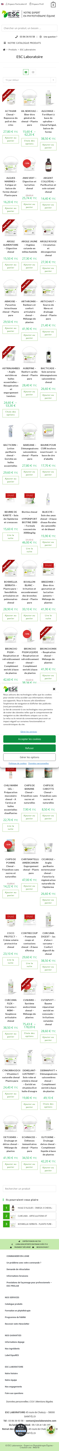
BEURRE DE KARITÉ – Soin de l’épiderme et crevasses (10, 517)
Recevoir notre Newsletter (17, 1324)
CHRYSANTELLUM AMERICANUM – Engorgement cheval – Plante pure (31, 866)
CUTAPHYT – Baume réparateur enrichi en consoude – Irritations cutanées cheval (48, 1012)
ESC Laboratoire (28, 49)
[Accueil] (4, 49)
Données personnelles (38, 763)
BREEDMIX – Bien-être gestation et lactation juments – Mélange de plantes (48, 592)
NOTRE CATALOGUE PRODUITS (24, 42)
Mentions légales (44, 1401)
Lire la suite (10, 537)
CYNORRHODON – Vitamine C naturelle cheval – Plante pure (11, 1075)
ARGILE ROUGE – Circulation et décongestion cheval (48, 248)
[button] (54, 689)
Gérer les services (28, 731)
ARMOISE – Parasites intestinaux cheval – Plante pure (10, 308)
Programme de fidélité (15, 1317)
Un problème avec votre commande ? (24, 1262)
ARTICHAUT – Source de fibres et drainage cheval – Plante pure (48, 310)
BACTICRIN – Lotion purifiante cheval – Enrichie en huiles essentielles (10, 455)
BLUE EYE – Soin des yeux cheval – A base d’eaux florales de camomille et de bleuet (48, 520)
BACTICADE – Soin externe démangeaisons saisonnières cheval (48, 375)
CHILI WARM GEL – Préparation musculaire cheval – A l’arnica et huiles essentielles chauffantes (11, 799)
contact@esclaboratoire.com (41, 1420)
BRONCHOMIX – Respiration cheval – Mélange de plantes (48, 655)
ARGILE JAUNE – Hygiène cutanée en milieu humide (29, 246)
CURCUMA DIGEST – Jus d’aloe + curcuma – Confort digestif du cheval (48, 943)
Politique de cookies (18, 763)
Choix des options (29, 142)
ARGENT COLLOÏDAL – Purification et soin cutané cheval (48, 184)
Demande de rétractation (18, 1269)
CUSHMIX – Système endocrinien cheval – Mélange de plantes (29, 1009)
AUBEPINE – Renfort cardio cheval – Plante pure (29, 373)
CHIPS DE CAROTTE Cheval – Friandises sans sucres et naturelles (48, 794)
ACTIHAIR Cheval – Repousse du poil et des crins (11, 118)
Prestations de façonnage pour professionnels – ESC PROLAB (29, 1284)
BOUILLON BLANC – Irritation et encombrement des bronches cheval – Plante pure (29, 592)
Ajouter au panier (11, 139)
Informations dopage (14, 1342)
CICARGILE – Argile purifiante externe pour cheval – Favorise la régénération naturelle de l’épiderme (48, 873)
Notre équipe (11, 1380)
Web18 (36, 1447)
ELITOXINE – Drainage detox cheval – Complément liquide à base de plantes (48, 1146)
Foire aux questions (14, 1393)
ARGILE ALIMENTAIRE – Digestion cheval (10, 246)
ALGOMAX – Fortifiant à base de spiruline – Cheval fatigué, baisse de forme (48, 121)
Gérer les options (29, 757)
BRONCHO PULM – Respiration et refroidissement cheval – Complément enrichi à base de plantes (11, 660)
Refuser (29, 748)
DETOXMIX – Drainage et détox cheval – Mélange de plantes (11, 1144)
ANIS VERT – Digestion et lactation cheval (29, 183)
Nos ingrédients (12, 1348)
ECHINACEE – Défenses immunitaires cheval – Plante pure (29, 1144)
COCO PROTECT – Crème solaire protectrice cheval (10, 940)
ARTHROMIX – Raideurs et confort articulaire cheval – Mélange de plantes (29, 312)
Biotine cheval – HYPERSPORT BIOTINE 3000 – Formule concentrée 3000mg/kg (29, 522)
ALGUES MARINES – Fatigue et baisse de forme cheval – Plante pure (11, 186)
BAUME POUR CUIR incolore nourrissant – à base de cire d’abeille (48, 452)
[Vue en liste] (33, 72)
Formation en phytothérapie (17, 1310)
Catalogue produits (13, 1304)
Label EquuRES (12, 1355)
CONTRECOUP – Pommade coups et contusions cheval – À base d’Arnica (29, 942)
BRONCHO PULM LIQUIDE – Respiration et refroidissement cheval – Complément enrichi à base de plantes (30, 660)
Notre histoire (11, 1373)
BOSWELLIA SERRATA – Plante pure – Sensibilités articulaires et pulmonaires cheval (11, 592)
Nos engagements (13, 1386)
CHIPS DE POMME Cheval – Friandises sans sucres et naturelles (10, 868)
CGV (32, 1401)
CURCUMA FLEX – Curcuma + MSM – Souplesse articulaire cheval (11, 1010)
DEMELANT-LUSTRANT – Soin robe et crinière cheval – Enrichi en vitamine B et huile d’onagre (29, 1081)
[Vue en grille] (26, 72)
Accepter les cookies (29, 739)
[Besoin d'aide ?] (51, 1430)
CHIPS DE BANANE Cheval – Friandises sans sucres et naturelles (29, 794)
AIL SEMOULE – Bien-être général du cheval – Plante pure (29, 118)
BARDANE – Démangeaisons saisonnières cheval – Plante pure (30, 452)
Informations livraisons (17, 1276)
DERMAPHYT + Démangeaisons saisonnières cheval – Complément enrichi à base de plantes (48, 1081)
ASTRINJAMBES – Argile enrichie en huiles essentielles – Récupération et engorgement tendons (11, 382)
